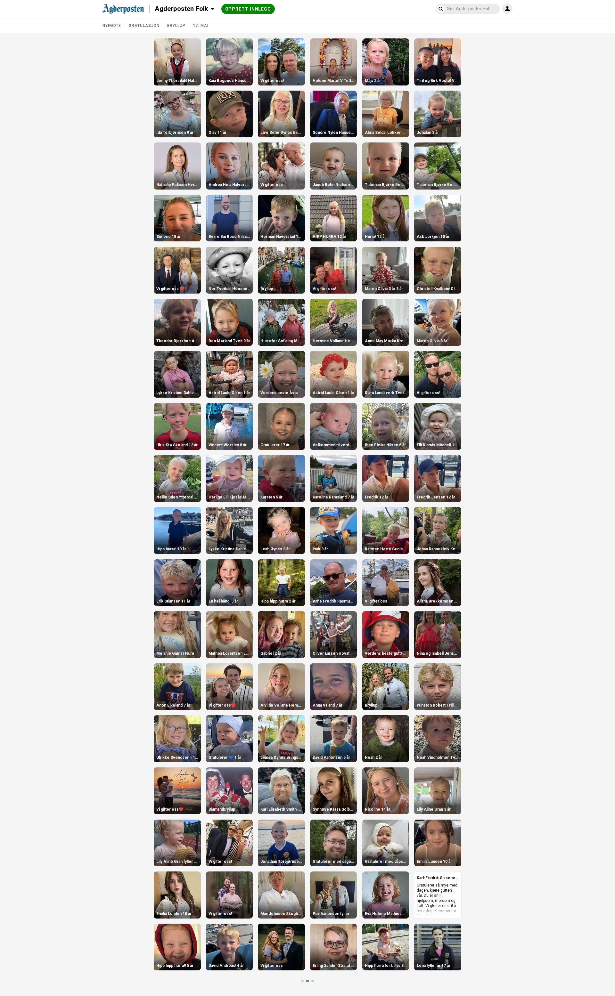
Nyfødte (111, 25)
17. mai (201, 25)
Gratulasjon (144, 25)
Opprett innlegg (248, 9)
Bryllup (176, 25)
